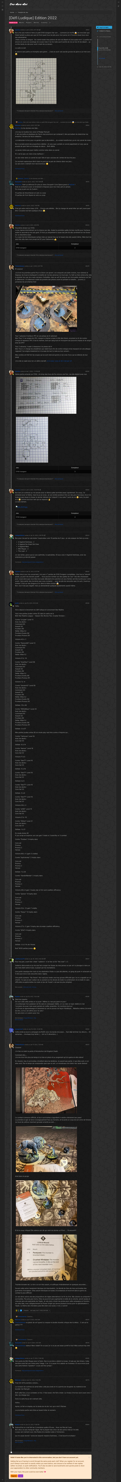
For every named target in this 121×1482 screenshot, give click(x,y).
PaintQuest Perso (19, 168)
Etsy (35, 1018)
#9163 (87, 125)
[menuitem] (118, 2)
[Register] (118, 6)
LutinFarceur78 (19, 959)
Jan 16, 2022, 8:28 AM (31, 603)
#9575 (87, 1319)
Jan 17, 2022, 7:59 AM (36, 1044)
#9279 (87, 266)
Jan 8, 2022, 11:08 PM (32, 490)
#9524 (87, 535)
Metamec (18, 125)
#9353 (87, 490)
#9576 (87, 1342)
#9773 (87, 1380)
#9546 (87, 603)
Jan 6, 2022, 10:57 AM (34, 181)
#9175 (87, 205)
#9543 (87, 571)
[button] (2, 9)
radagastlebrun (19, 535)
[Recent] (2, 6)
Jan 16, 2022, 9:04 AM (37, 959)
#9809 (87, 1424)
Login (20, 1476)
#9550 (87, 1029)
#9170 (87, 181)
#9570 (87, 1044)
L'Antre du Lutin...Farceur (29, 987)
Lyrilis (17, 603)
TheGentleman (19, 266)
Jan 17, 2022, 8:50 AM (33, 1319)
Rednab (17, 996)
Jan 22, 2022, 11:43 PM (34, 1380)
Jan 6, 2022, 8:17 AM (32, 30)
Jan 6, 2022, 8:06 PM (32, 225)
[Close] (89, 1457)
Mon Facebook (19, 1019)
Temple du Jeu (13, 22)
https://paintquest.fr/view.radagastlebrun (32, 562)
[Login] (118, 2)
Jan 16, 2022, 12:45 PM (35, 1029)
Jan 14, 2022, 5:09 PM (37, 535)
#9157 (87, 30)
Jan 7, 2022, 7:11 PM (32, 371)
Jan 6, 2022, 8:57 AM (33, 125)
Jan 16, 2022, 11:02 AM (32, 996)
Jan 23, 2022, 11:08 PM (32, 1424)
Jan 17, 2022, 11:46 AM (37, 1358)
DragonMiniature (28, 1018)
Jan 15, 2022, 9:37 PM (32, 571)
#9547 (87, 959)
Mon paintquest (59, 111)
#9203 (87, 225)
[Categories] (2, 2)
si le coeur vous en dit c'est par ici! (59, 361)
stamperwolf (19, 1029)
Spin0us (17, 30)
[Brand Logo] (19, 4)
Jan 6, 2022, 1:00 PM (33, 205)
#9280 (87, 371)
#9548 (87, 996)
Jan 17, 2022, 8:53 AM (34, 1342)
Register (14, 1476)
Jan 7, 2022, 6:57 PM (36, 266)
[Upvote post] (87, 116)
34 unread (102, 58)
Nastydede (18, 181)
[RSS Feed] (50, 23)
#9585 (87, 1358)
